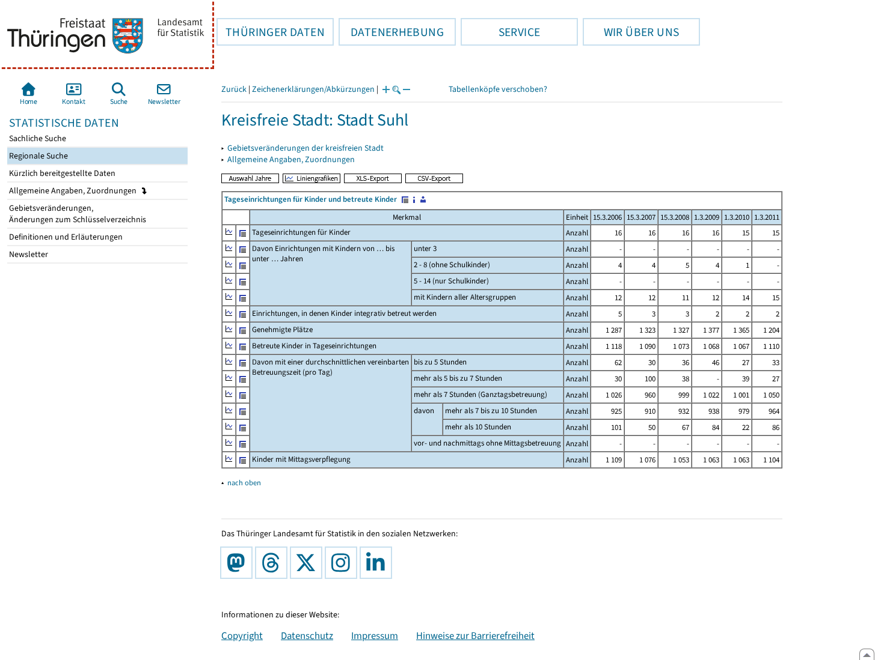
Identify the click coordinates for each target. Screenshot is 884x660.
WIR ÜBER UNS (631, 32)
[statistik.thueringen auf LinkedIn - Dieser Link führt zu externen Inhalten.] (378, 563)
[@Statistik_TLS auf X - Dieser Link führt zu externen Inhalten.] (308, 563)
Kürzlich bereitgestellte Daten (61, 173)
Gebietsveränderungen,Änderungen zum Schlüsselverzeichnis (76, 213)
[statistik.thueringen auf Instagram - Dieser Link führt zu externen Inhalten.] (343, 563)
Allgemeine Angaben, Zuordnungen (73, 190)
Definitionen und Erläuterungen (65, 237)
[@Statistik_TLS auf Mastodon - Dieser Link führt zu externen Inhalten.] (238, 563)
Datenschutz (307, 635)
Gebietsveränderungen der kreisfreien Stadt (305, 148)
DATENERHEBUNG (391, 32)
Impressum (374, 635)
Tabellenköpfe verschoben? (498, 89)
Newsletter (27, 254)
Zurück (234, 89)
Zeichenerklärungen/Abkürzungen (313, 89)
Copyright (242, 635)
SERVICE (500, 32)
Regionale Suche (37, 156)
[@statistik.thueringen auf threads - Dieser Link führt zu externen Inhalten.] (273, 563)
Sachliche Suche (36, 138)
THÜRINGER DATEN (270, 32)
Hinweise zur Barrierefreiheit (475, 635)
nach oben (244, 482)
